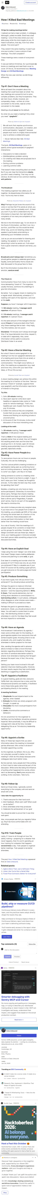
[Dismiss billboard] (35, 1157)
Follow (19, 1035)
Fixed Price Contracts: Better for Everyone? (19, 874)
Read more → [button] (19, 1020)
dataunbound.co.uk (21, 10)
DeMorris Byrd (18, 121)
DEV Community (17, 1069)
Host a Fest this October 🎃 (15, 1143)
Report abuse (25, 962)
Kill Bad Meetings (17, 71)
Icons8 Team (18, 375)
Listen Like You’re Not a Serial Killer (16, 871)
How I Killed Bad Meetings (18, 859)
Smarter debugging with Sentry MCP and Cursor (15, 998)
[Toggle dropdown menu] (35, 879)
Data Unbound (11, 7)
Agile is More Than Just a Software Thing (18, 869)
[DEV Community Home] (7, 2)
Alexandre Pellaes (18, 201)
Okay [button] (5, 1192)
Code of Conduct (14, 962)
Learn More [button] (7, 937)
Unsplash (27, 121)
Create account (30, 2)
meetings (22, 23)
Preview (17, 956)
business (5, 23)
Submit (7, 956)
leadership (14, 23)
